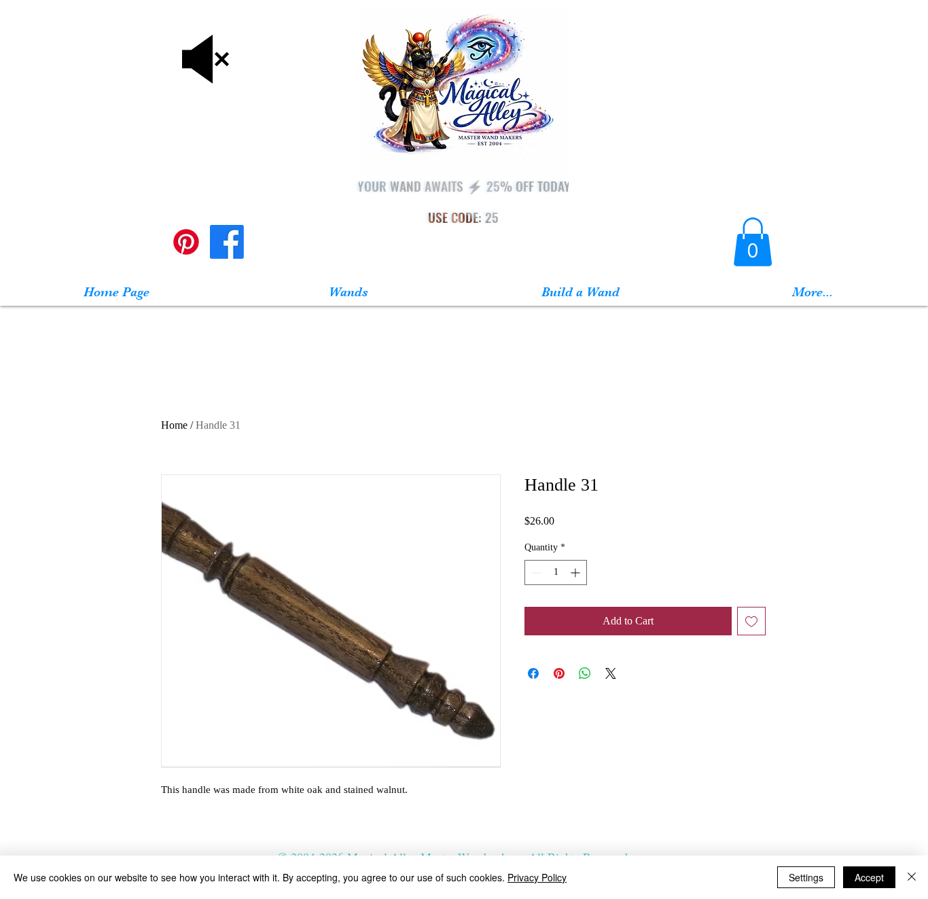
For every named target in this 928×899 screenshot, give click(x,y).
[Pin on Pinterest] (559, 673)
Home (174, 425)
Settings (806, 877)
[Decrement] (535, 572)
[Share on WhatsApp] (585, 673)
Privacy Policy (537, 877)
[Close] (912, 877)
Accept (869, 877)
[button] (752, 241)
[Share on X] (611, 673)
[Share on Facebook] (533, 673)
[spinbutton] (555, 572)
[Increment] (576, 572)
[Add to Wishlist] (751, 621)
